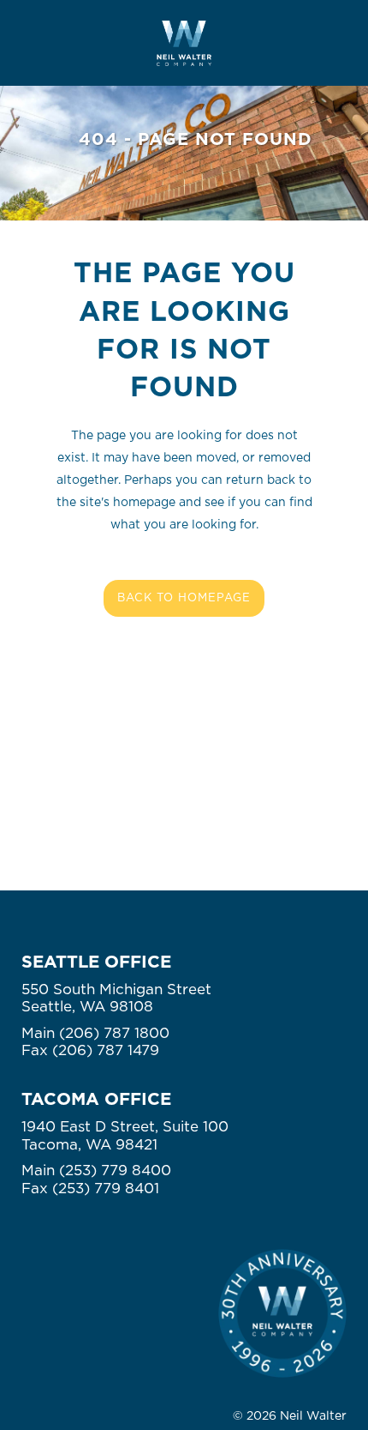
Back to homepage (184, 598)
